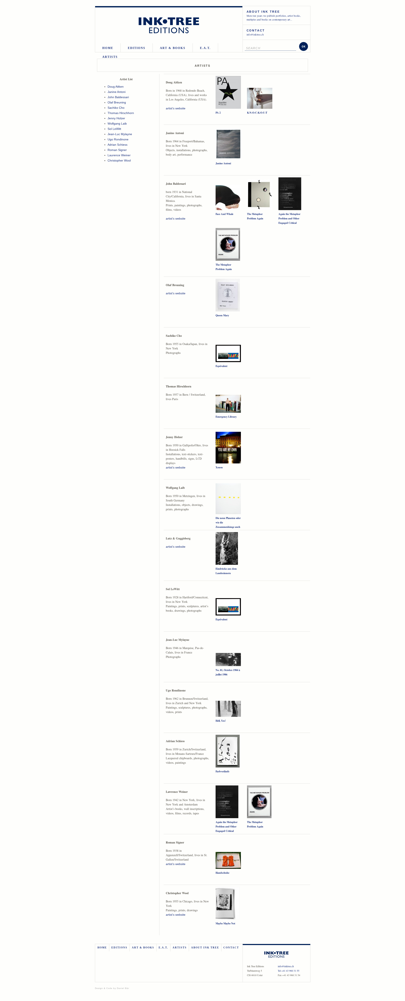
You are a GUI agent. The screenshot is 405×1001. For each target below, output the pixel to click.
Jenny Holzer (116, 118)
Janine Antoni (117, 92)
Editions (136, 48)
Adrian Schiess (117, 144)
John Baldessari (118, 97)
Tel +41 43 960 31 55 (288, 970)
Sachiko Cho (116, 107)
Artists (110, 56)
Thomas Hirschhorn (121, 113)
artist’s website (175, 108)
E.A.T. (205, 48)
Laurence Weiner (119, 155)
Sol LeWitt (114, 128)
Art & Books (172, 48)
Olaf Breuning (117, 102)
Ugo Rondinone (118, 139)
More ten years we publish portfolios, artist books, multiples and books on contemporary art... (274, 15)
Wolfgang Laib (117, 123)
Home (107, 48)
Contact (231, 947)
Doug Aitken (116, 86)
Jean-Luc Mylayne (120, 134)
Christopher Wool (119, 160)
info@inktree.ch (256, 32)
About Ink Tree (205, 947)
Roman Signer (117, 150)
